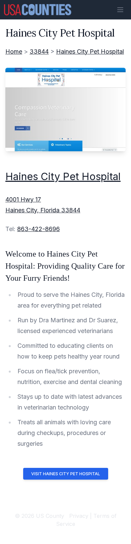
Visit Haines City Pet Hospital (65, 473)
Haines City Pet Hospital (90, 51)
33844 (39, 51)
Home (13, 51)
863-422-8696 (38, 228)
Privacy (78, 515)
